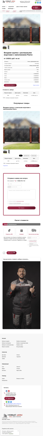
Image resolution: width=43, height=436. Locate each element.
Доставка (4, 354)
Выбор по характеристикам (22, 343)
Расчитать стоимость (33, 165)
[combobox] (9, 187)
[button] (3, 103)
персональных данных (20, 201)
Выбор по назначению (21, 341)
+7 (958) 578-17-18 (20, 180)
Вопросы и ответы (20, 378)
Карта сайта (19, 370)
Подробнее (11, 433)
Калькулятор (11, 6)
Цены (21, 155)
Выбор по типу (20, 344)
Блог (3, 366)
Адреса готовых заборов (21, 6)
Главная (3, 10)
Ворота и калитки (8, 11)
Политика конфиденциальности (8, 430)
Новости (18, 366)
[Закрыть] (18, 431)
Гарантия (18, 356)
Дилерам (4, 356)
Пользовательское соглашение (8, 431)
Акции (3, 378)
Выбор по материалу (6, 343)
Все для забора (20, 346)
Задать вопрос (36, 85)
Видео (3, 368)
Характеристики (26, 155)
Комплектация (33, 155)
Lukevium (11, 428)
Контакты (4, 370)
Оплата (18, 354)
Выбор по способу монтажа (7, 344)
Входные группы (14, 11)
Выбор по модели (5, 341)
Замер (3, 358)
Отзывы (3, 8)
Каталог (3, 6)
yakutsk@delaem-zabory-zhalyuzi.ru (13, 403)
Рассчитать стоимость (10, 85)
